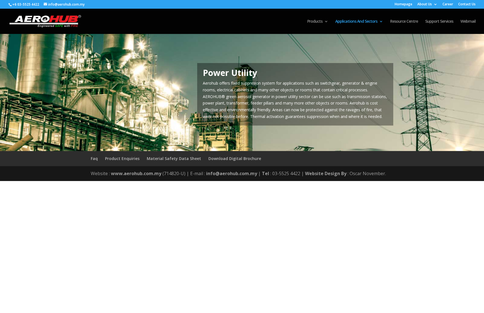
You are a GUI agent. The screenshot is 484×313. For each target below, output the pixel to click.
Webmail (468, 21)
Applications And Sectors (356, 21)
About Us (424, 4)
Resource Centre (404, 21)
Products (314, 21)
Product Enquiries (122, 158)
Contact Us (467, 4)
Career (448, 4)
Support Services (439, 21)
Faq (94, 158)
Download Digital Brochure (234, 158)
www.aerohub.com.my (136, 173)
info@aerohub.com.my (231, 173)
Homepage (403, 4)
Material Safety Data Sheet (174, 158)
